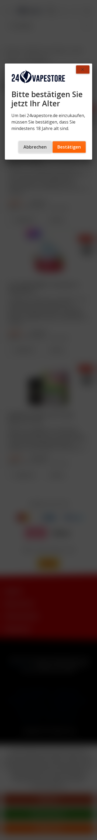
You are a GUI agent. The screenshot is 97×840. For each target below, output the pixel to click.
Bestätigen (69, 147)
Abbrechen (35, 147)
